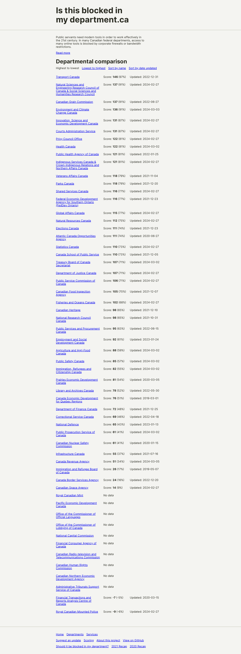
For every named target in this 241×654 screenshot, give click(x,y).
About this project (108, 640)
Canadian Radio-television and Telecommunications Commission (78, 555)
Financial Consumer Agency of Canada (76, 545)
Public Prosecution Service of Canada (75, 433)
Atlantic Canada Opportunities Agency (76, 237)
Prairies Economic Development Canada (77, 381)
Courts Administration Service (75, 131)
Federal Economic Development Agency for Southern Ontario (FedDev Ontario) (77, 202)
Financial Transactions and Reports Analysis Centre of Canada (73, 601)
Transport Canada (67, 77)
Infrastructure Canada (70, 454)
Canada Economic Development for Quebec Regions (77, 400)
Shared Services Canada (72, 191)
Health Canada (65, 146)
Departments (75, 634)
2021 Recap (119, 646)
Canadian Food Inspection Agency (73, 293)
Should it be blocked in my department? (82, 646)
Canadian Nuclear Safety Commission (72, 444)
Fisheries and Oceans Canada (75, 302)
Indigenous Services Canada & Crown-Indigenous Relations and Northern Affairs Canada (77, 165)
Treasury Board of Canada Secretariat (73, 263)
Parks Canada (65, 183)
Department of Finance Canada (76, 409)
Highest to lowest (67, 68)
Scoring (89, 640)
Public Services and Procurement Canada (78, 330)
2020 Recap (138, 646)
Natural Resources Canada (73, 220)
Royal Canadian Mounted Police (77, 611)
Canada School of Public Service (77, 254)
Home (60, 634)
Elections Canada (67, 228)
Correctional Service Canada (75, 416)
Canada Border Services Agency (77, 480)
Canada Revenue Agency (72, 461)
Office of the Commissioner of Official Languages (76, 515)
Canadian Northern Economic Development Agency (75, 577)
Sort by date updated (143, 68)
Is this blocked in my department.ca (92, 15)
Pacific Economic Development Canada (76, 504)
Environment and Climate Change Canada (72, 111)
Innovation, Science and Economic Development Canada (77, 122)
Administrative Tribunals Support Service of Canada (77, 588)
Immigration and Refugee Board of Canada (76, 470)
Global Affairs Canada (70, 213)
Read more (63, 52)
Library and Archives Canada (75, 390)
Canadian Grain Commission (74, 101)
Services (92, 634)
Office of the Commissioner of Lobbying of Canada (76, 526)
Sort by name (117, 68)
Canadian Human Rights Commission (72, 566)
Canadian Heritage (68, 310)
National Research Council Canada (73, 319)
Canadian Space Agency (72, 487)
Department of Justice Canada (76, 273)
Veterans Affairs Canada (72, 176)
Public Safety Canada (70, 361)
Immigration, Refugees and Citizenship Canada (73, 370)
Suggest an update (68, 640)
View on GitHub (133, 640)
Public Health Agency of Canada (77, 154)
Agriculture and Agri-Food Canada (73, 352)
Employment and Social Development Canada (71, 341)
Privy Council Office (69, 139)
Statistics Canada (67, 247)
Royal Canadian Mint (69, 495)
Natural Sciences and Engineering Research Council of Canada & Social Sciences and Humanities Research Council (77, 89)
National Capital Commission (75, 535)
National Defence (67, 424)
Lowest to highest (93, 68)
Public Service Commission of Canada (75, 282)
